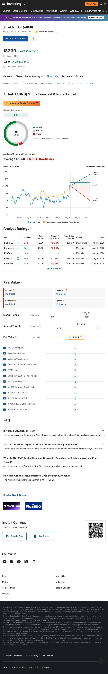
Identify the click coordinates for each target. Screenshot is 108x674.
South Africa (37, 11)
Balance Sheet (47, 83)
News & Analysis (34, 76)
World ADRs (76, 11)
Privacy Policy (32, 656)
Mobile (5, 582)
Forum (79, 76)
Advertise (60, 582)
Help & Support (63, 588)
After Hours (51, 11)
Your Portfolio (8, 588)
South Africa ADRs (94, 11)
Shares (6, 11)
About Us (60, 576)
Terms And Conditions (12, 656)
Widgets (6, 593)
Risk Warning (48, 656)
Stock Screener (20, 11)
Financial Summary (11, 83)
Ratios (70, 83)
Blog (4, 576)
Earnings (80, 83)
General (7, 76)
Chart (19, 76)
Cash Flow (60, 83)
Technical (67, 76)
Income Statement (29, 83)
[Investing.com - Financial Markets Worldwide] (16, 4)
